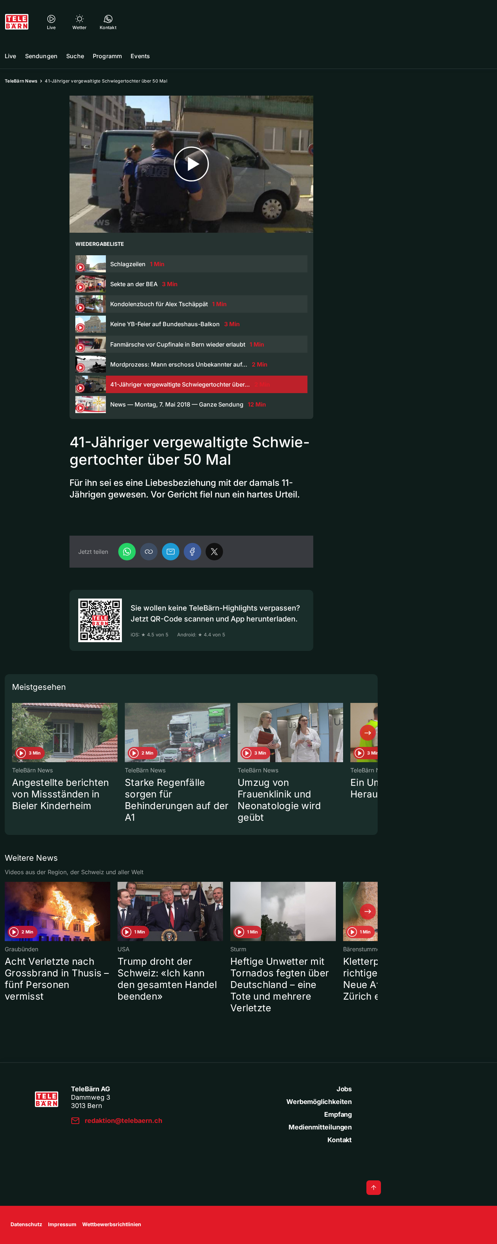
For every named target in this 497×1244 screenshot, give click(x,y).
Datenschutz (26, 1224)
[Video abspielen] (191, 164)
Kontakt (339, 1140)
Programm (107, 56)
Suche (75, 56)
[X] (214, 551)
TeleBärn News (21, 81)
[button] (149, 551)
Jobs (344, 1089)
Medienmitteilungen (320, 1127)
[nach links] (15, 733)
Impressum (62, 1224)
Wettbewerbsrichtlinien (111, 1224)
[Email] (170, 551)
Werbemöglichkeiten (319, 1101)
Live (10, 56)
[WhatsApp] (127, 551)
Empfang (338, 1114)
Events (140, 56)
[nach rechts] (368, 733)
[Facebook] (192, 551)
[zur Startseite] (16, 22)
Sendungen (41, 56)
